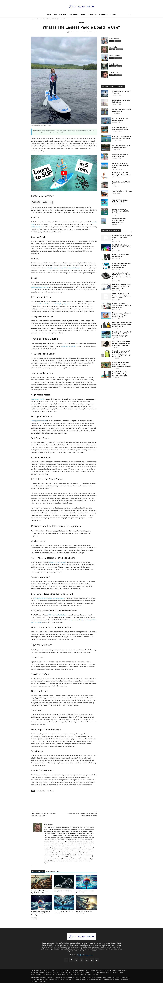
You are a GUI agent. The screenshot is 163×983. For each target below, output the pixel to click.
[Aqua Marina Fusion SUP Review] (104, 193)
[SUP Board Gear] (81, 6)
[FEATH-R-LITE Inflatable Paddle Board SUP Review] (104, 129)
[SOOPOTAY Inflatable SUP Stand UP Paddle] (106, 120)
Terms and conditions (36, 974)
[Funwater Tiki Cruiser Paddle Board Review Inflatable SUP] (105, 147)
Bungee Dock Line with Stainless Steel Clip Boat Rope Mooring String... (121, 305)
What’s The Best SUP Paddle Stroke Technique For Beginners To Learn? (82, 815)
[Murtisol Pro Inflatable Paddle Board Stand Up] (104, 111)
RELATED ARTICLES (38, 871)
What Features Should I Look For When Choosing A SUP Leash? (43, 815)
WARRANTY (76, 972)
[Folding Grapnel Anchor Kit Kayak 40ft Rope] (106, 257)
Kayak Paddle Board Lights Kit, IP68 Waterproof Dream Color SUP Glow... (121, 247)
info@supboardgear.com (85, 955)
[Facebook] (33, 802)
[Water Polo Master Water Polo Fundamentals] (86, 882)
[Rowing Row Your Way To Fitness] (64, 882)
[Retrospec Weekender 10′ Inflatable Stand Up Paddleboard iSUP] (103, 221)
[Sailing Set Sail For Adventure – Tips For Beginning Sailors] (41, 882)
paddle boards (36, 227)
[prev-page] (32, 918)
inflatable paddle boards (55, 268)
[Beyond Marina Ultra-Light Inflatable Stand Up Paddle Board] (104, 166)
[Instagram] (71, 960)
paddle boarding (41, 790)
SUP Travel (63, 14)
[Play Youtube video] (64, 173)
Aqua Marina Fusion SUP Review (122, 191)
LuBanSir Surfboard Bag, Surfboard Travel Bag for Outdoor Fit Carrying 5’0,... (120, 373)
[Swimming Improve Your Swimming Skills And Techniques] (64, 902)
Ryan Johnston (114, 64)
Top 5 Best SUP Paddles (107, 14)
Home (49, 14)
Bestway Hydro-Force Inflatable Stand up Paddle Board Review (120, 211)
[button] (129, 15)
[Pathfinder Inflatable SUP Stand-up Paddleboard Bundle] (104, 175)
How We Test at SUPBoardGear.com (40, 970)
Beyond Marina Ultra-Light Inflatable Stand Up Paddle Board (120, 165)
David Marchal (114, 38)
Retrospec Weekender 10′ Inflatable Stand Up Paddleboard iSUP (120, 220)
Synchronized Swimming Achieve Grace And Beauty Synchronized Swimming (40, 913)
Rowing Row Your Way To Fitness (63, 891)
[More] (46, 802)
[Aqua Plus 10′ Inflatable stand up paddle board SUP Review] (106, 138)
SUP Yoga (95, 974)
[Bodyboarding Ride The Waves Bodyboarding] (86, 902)
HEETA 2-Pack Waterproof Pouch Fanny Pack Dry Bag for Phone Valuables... (121, 296)
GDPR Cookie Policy (118, 972)
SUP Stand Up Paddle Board (57, 615)
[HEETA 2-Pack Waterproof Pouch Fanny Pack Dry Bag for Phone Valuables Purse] (106, 296)
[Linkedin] (76, 960)
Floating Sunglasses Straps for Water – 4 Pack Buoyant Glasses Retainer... (122, 315)
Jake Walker (71, 32)
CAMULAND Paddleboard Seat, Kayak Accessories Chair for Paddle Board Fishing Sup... (121, 343)
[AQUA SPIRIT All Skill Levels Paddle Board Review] (104, 202)
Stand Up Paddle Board (57, 562)
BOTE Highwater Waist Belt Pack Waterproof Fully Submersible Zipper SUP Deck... (121, 364)
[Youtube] (97, 960)
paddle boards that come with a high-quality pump (53, 304)
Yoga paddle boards (37, 399)
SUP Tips (38, 18)
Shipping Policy (85, 972)
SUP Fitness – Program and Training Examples (71, 970)
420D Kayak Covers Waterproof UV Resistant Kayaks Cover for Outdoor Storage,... (122, 324)
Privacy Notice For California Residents (101, 972)
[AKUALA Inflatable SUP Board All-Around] (104, 93)
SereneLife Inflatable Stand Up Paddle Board (49, 598)
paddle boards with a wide (40, 287)
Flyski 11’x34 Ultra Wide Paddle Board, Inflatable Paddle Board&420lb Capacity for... (121, 334)
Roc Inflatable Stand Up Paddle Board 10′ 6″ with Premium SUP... (122, 237)
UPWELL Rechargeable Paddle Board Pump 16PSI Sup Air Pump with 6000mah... (121, 265)
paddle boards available (68, 346)
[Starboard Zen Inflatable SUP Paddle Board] (104, 102)
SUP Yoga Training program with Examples (115, 970)
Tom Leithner (113, 72)
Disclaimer (55, 970)
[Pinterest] (42, 802)
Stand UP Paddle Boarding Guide (94, 970)
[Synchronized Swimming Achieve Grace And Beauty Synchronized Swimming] (41, 902)
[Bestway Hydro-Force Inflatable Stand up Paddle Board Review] (104, 211)
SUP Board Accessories (59, 974)
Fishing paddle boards (38, 421)
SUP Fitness (74, 14)
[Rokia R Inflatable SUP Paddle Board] (104, 184)
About (83, 14)
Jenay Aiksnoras (114, 55)
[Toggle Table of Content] (50, 202)
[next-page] (35, 918)
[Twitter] (37, 802)
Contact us (92, 14)
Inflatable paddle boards (72, 268)
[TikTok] (86, 960)
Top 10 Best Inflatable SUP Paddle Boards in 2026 (58, 972)
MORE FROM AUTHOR (52, 871)
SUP (55, 14)
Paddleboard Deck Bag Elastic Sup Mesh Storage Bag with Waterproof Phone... (121, 286)
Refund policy (47, 974)
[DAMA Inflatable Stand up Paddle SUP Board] (104, 156)
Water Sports (50, 790)
